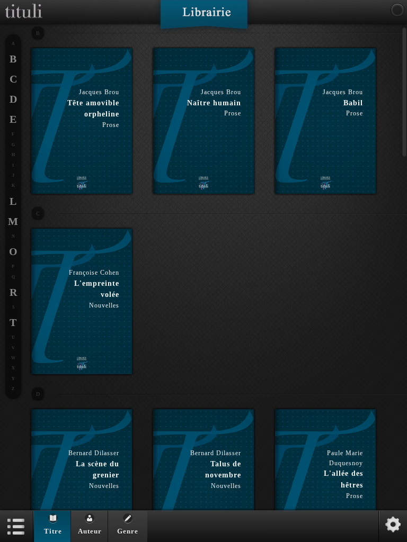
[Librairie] (203, 18)
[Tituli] (23, 4)
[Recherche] (397, 10)
